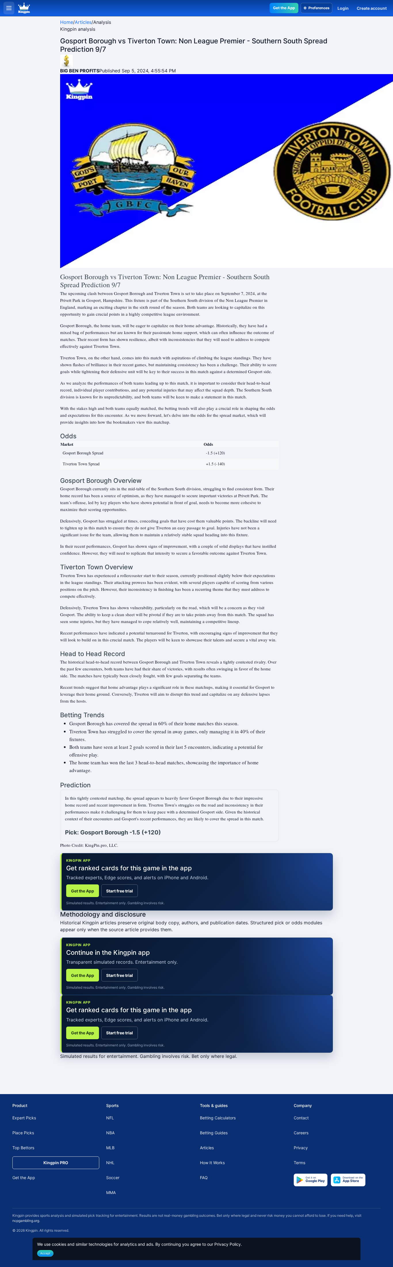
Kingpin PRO (55, 1162)
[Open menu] (8, 8)
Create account (372, 8)
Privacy (301, 1147)
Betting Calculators (218, 1117)
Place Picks (23, 1132)
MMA (111, 1192)
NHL (110, 1162)
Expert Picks (24, 1117)
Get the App (284, 7)
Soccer (112, 1177)
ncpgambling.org (25, 1220)
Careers (301, 1132)
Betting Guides (214, 1132)
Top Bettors (23, 1147)
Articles (83, 22)
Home (66, 22)
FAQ (204, 1177)
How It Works (212, 1162)
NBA (110, 1132)
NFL (110, 1117)
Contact (301, 1117)
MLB (110, 1147)
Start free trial (119, 890)
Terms (299, 1162)
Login (343, 8)
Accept (45, 1253)
